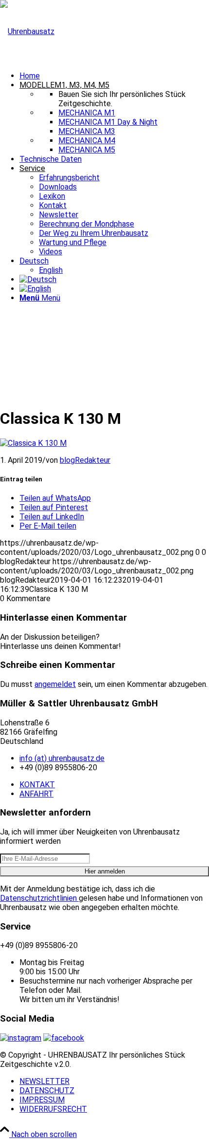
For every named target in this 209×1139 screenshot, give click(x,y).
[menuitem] (114, 75)
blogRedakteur (85, 460)
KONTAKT (37, 784)
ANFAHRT (36, 793)
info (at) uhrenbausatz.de (61, 758)
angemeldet (55, 684)
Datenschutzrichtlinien (39, 898)
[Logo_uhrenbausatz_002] (27, 31)
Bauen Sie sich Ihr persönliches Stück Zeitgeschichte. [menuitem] (122, 99)
